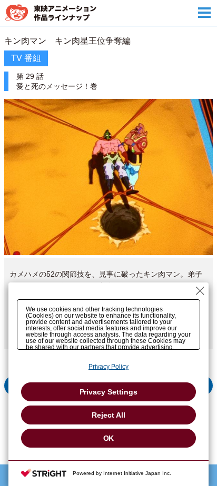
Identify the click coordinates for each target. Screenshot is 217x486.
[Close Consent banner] (200, 290)
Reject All (108, 415)
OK (108, 438)
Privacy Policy (108, 366)
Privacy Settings (109, 392)
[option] (108, 227)
